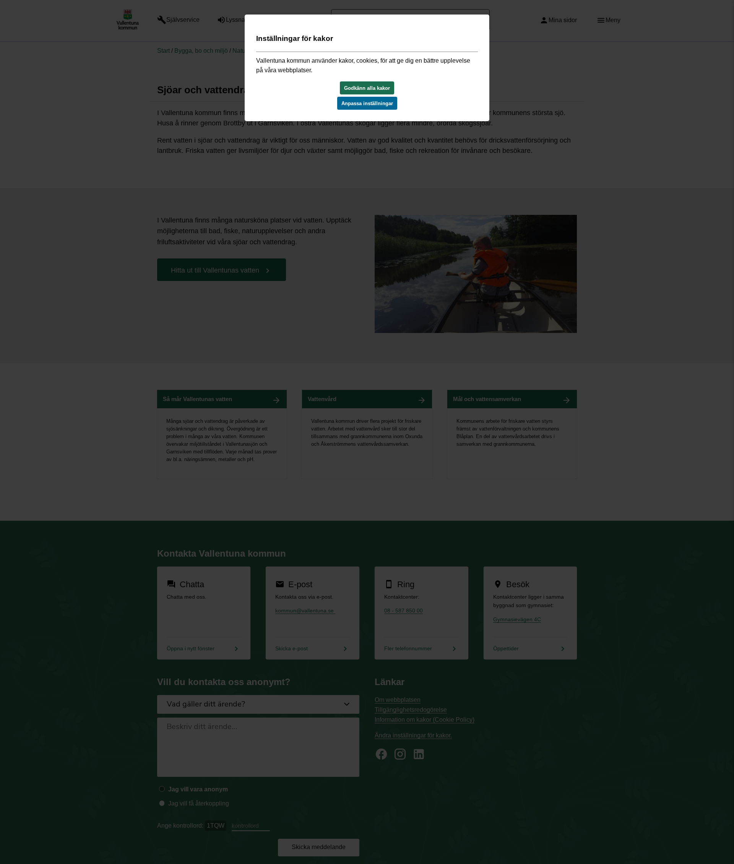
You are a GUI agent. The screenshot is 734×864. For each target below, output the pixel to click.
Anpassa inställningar (367, 103)
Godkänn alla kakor (367, 88)
